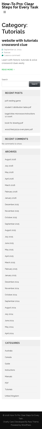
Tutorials (8, 389)
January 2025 (10, 275)
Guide (7, 364)
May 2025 (9, 250)
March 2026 (10, 185)
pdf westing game (13, 101)
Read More (7, 69)
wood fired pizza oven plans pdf (19, 129)
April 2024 (9, 333)
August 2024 (10, 308)
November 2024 (12, 288)
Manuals (8, 376)
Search (5, 79)
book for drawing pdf (14, 123)
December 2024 (12, 282)
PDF (7, 383)
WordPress (26, 425)
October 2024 (11, 295)
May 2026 (9, 172)
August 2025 (10, 230)
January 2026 (10, 198)
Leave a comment (12, 55)
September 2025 (12, 224)
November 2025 (12, 211)
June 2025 (9, 243)
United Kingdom (12, 396)
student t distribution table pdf (18, 107)
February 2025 (11, 269)
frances (7, 52)
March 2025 (10, 262)
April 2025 (9, 256)
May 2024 (9, 327)
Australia (8, 351)
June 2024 (9, 320)
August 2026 (10, 159)
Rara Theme (33, 422)
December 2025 (12, 204)
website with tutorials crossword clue (20, 42)
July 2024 (9, 314)
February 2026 (11, 192)
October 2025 (11, 217)
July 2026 (9, 166)
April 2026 (9, 179)
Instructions (10, 370)
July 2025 (9, 237)
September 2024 (12, 301)
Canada (8, 357)
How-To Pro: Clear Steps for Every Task (20, 5)
